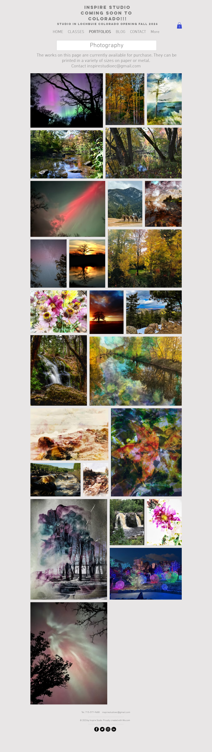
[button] (179, 25)
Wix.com (126, 720)
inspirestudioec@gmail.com (114, 66)
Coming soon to (107, 13)
